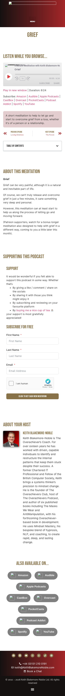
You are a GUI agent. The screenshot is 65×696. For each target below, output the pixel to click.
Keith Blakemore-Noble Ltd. (35, 679)
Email (9, 364)
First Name (12, 334)
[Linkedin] (20, 655)
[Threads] (39, 655)
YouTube (29, 103)
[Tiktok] (45, 655)
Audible (33, 96)
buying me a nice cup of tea (33, 310)
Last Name (12, 349)
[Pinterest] (51, 655)
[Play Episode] (8, 76)
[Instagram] (32, 655)
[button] (32, 20)
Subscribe (44, 83)
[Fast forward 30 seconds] (29, 78)
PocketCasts (36, 100)
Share (57, 83)
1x (22, 78)
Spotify (17, 103)
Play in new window (15, 90)
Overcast (21, 100)
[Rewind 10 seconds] (16, 78)
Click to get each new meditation (33, 396)
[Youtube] (26, 655)
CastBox (8, 100)
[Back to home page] (32, 7)
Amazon (21, 96)
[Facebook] (13, 655)
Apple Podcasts (49, 96)
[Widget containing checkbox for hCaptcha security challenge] (30, 383)
